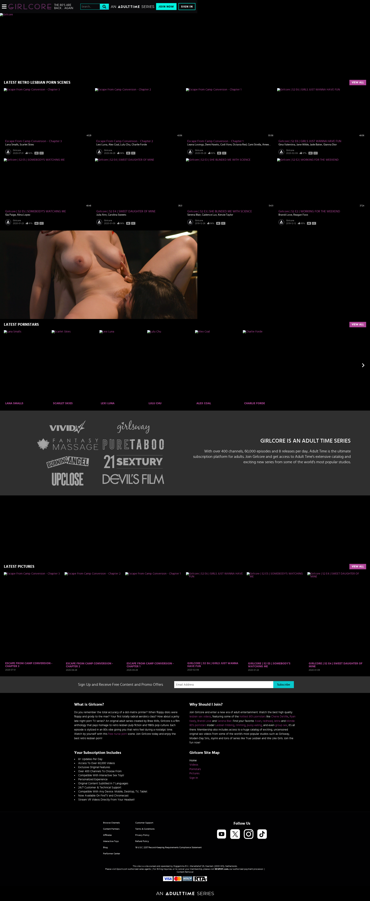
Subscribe (283, 684)
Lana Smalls (11, 144)
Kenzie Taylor (225, 214)
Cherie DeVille (279, 716)
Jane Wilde (302, 144)
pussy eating (254, 725)
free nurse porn (117, 733)
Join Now (166, 6)
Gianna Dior (330, 144)
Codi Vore (226, 144)
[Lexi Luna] (122, 365)
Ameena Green (270, 144)
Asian (258, 721)
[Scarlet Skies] (75, 365)
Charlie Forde (139, 144)
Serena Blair (194, 214)
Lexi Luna (101, 144)
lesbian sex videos (200, 716)
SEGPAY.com (221, 869)
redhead (268, 721)
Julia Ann (101, 214)
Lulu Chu (125, 144)
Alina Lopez (23, 214)
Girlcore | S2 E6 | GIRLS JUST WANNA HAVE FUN (309, 141)
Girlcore (17, 150)
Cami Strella (254, 144)
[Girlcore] (29, 6)
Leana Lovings (195, 144)
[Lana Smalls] (27, 365)
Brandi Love (285, 214)
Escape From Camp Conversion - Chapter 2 (124, 141)
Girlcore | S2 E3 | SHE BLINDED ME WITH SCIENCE (219, 211)
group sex (281, 725)
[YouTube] (221, 834)
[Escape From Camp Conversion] (98, 274)
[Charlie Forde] (266, 365)
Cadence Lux (209, 214)
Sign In (187, 6)
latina (277, 721)
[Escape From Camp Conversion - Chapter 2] (94, 616)
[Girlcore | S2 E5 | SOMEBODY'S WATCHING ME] (276, 616)
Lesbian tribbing (224, 725)
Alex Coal (113, 144)
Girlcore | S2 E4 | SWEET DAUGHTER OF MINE (126, 211)
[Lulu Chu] (170, 365)
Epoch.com (122, 869)
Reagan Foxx (300, 214)
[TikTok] (262, 834)
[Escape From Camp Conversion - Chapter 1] (154, 616)
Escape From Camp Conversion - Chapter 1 (215, 141)
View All (358, 82)
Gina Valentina (286, 144)
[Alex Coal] (218, 365)
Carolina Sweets (117, 214)
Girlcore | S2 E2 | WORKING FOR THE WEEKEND (309, 211)
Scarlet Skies (27, 144)
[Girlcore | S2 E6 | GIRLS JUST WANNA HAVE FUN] (215, 616)
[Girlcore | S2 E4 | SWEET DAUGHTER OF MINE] (336, 616)
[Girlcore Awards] (98, 513)
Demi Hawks (212, 144)
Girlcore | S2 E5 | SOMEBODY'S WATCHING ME (35, 211)
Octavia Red (240, 144)
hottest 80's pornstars (253, 716)
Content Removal (185, 872)
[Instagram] (248, 834)
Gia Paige (10, 214)
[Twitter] (235, 834)
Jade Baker (316, 144)
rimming (241, 725)
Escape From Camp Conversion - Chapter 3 (33, 141)
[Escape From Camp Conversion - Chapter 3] (33, 616)
